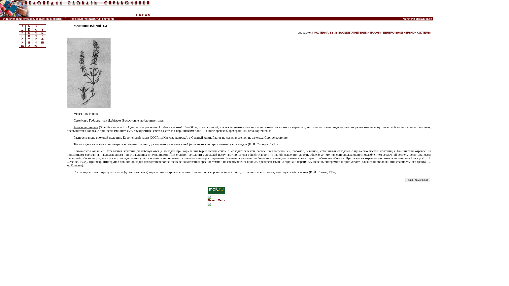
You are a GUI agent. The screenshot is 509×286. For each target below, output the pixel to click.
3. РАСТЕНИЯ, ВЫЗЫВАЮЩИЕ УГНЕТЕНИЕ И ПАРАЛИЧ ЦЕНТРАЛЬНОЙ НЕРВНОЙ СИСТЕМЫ (371, 32)
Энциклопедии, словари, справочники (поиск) (32, 18)
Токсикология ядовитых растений (92, 18)
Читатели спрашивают (417, 18)
